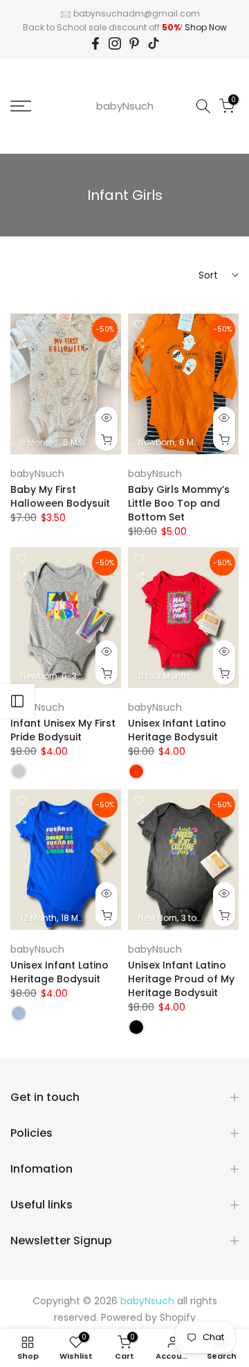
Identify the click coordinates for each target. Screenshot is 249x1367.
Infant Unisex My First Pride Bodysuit (63, 730)
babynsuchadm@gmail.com (136, 13)
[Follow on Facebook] (95, 43)
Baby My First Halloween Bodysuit (60, 496)
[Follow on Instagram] (115, 43)
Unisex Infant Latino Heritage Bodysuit (177, 730)
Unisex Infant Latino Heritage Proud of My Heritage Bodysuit (181, 979)
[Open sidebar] (17, 701)
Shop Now (206, 27)
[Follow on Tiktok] (153, 43)
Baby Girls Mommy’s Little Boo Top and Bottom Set (179, 503)
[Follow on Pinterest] (134, 43)
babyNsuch (125, 106)
